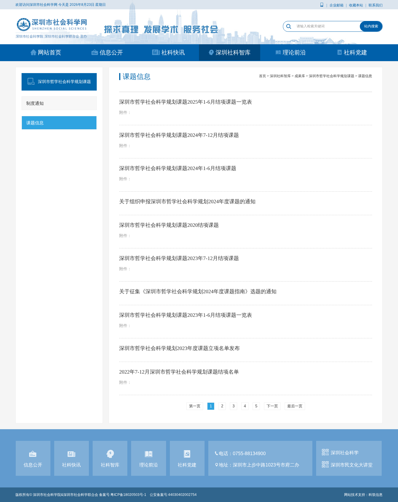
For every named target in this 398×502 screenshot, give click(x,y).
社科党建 (355, 52)
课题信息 (35, 122)
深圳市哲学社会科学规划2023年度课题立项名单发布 (179, 348)
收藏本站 (356, 5)
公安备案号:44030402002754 (173, 495)
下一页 (272, 406)
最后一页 (294, 406)
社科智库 (110, 464)
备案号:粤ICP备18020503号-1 (122, 495)
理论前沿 (294, 52)
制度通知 (35, 103)
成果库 (300, 76)
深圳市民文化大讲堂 (352, 464)
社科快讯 (173, 52)
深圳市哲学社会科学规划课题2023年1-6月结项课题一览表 (185, 315)
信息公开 (111, 52)
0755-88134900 (249, 453)
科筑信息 (376, 495)
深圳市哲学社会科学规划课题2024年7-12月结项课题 (179, 135)
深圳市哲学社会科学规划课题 (331, 76)
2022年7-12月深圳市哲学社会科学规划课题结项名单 (179, 372)
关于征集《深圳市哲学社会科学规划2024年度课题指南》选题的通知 (198, 291)
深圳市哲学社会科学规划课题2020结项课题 (169, 225)
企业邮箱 (337, 5)
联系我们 (376, 5)
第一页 (194, 406)
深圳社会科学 (345, 452)
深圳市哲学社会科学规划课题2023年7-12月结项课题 (179, 258)
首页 (262, 76)
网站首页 (49, 52)
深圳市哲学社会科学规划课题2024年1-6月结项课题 (177, 168)
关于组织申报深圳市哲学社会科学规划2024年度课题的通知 (187, 201)
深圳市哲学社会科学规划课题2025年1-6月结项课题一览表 (185, 102)
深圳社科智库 (233, 52)
